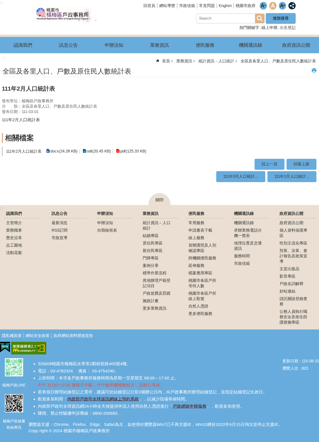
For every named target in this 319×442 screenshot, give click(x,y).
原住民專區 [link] (153, 243)
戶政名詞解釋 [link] (291, 284)
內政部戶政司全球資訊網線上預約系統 (103, 398)
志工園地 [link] (14, 245)
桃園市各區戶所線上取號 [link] (202, 296)
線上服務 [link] (196, 238)
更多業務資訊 (155, 308)
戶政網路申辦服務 (189, 406)
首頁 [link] (166, 61)
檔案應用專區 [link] (200, 273)
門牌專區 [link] (151, 258)
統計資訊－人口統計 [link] (216, 61)
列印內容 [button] (314, 70)
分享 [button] (292, 5)
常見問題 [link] (207, 6)
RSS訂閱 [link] (59, 230)
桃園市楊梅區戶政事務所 (64, 14)
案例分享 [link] (151, 265)
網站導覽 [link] (167, 6)
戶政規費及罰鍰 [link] (156, 293)
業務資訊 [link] (159, 45)
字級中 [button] (272, 6)
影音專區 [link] (287, 276)
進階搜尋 (281, 18)
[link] (5, 347)
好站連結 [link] (287, 291)
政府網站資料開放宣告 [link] (73, 335)
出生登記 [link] (288, 27)
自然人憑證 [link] (198, 306)
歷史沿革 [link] (14, 238)
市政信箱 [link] (187, 6)
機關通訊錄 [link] (250, 45)
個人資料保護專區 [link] (293, 233)
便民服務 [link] (205, 45)
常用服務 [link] (196, 223)
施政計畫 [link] (151, 301)
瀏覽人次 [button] (290, 368)
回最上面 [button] (301, 164)
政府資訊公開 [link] (296, 45)
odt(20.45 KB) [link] (99, 151)
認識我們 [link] (23, 45)
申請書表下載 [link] (200, 230)
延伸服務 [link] (196, 265)
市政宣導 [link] (59, 238)
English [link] (225, 6)
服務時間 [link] (242, 256)
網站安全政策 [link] (38, 335)
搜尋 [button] (259, 18)
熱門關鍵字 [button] (249, 27)
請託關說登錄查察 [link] (293, 301)
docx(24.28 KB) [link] (64, 151)
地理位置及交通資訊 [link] (248, 246)
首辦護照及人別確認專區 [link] (202, 248)
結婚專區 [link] (151, 235)
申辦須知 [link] (114, 45)
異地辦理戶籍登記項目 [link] (156, 283)
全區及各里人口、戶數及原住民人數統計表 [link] (278, 61)
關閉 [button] (159, 200)
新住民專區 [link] (153, 250)
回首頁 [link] (149, 6)
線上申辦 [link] (269, 27)
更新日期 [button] (290, 361)
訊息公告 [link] (68, 45)
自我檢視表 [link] (107, 230)
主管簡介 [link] (14, 223)
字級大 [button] (282, 6)
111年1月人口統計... (291, 176)
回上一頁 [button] (269, 164)
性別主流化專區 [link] (293, 243)
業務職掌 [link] (14, 230)
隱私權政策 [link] (12, 335)
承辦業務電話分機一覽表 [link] (248, 233)
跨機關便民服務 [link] (202, 258)
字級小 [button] (263, 6)
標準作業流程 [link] (155, 273)
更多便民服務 (200, 313)
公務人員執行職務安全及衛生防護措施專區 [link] (293, 317)
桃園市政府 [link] (245, 6)
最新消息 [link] (59, 223)
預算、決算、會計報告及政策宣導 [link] (293, 256)
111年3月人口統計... (240, 176)
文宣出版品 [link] (289, 269)
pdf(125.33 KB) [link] (133, 151)
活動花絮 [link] (14, 253)
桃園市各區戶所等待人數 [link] (202, 283)
